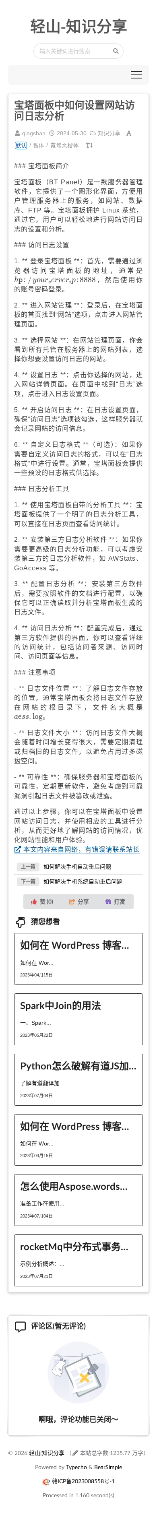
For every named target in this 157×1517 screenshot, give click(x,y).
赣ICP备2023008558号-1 (83, 1481)
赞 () (46, 901)
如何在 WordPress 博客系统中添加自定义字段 (78, 945)
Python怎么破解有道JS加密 (78, 1065)
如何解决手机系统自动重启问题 (82, 881)
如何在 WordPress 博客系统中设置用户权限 (78, 1126)
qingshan (33, 133)
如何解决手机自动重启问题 (77, 866)
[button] (136, 75)
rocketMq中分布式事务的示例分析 (78, 1246)
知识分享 (109, 133)
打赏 (119, 901)
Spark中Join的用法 (60, 1005)
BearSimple (108, 1466)
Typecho (76, 1466)
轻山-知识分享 (78, 26)
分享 (83, 901)
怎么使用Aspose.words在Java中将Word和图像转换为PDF (78, 1186)
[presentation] (55, 280)
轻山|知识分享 (46, 1452)
